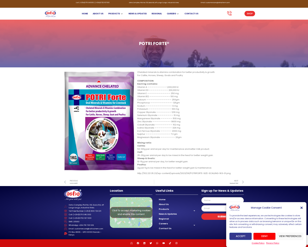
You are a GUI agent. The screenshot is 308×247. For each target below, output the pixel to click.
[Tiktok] (170, 243)
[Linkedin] (144, 243)
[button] (301, 207)
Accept (240, 236)
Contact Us (191, 13)
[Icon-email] (131, 243)
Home (85, 13)
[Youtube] (163, 243)
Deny (264, 236)
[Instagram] (176, 243)
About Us (98, 13)
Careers (171, 13)
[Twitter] (151, 243)
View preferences (290, 236)
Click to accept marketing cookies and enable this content (131, 212)
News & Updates (137, 13)
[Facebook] (138, 243)
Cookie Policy (258, 243)
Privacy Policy (272, 243)
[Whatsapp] (157, 243)
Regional (157, 13)
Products (114, 13)
